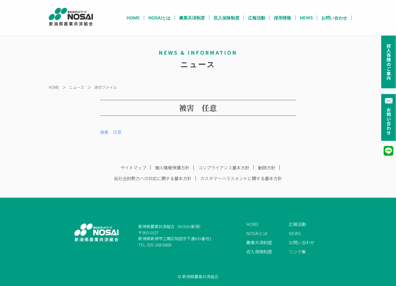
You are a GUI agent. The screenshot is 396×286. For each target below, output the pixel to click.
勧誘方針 (266, 167)
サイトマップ (133, 167)
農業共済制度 (192, 17)
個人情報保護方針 (172, 167)
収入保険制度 (226, 17)
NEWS (306, 17)
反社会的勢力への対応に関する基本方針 (153, 178)
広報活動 (256, 17)
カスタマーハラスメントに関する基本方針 (241, 178)
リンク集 (297, 251)
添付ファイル (105, 87)
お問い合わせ (388, 121)
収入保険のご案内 (388, 62)
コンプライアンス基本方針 (223, 167)
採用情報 (282, 17)
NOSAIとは (159, 17)
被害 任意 (110, 132)
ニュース (76, 87)
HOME (133, 17)
